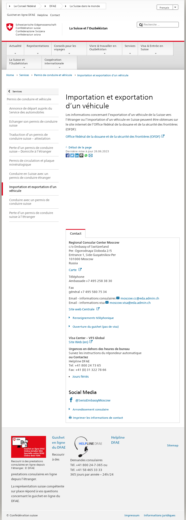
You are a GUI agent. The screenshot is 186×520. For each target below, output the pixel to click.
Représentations (38, 46)
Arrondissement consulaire (90, 409)
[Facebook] (68, 155)
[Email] (91, 155)
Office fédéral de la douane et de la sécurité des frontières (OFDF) (113, 136)
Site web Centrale (82, 309)
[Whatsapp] (86, 155)
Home (10, 75)
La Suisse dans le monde (85, 6)
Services (130, 46)
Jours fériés (80, 376)
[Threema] (81, 155)
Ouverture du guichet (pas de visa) (95, 326)
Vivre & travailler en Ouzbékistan (102, 47)
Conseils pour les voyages (65, 47)
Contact (73, 233)
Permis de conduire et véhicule (53, 75)
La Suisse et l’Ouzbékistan (18, 61)
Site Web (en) (78, 342)
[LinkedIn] (77, 155)
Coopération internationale (54, 61)
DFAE (52, 6)
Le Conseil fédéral (25, 6)
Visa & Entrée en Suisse (152, 47)
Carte (73, 270)
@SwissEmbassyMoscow (92, 400)
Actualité (15, 46)
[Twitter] (72, 155)
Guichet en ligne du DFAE (59, 442)
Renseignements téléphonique (93, 318)
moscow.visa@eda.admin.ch (130, 303)
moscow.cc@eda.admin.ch (140, 298)
